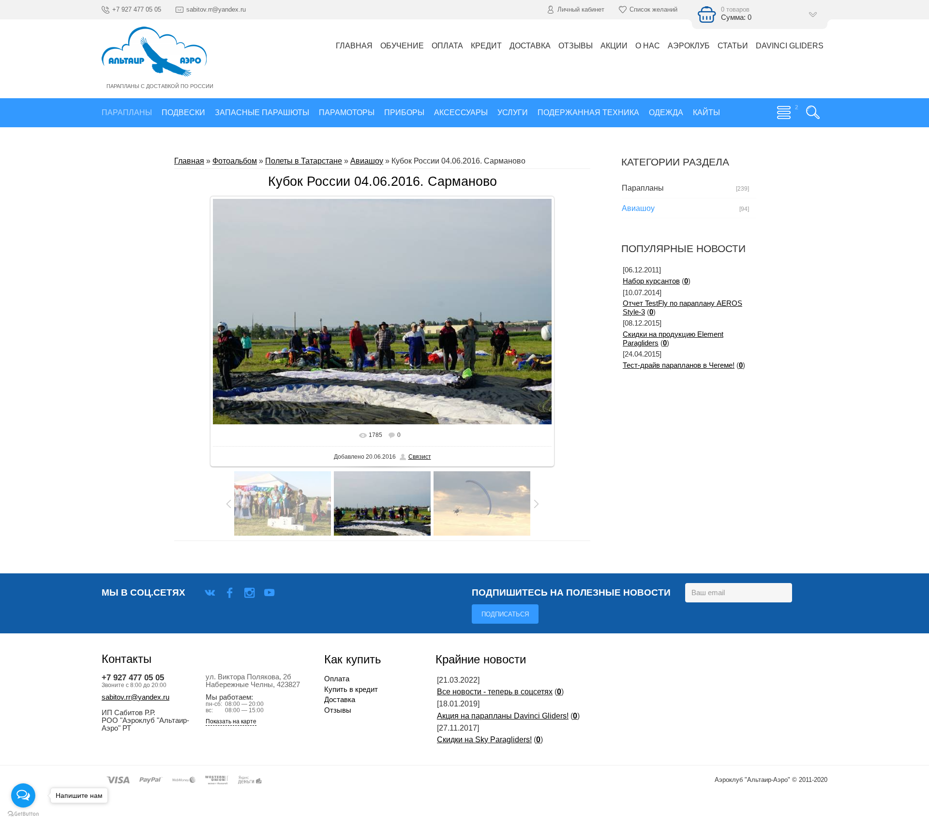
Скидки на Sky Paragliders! (484, 739)
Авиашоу (366, 161)
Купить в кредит (351, 689)
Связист (419, 456)
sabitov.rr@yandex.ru (135, 697)
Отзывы (337, 710)
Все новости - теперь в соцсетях (495, 692)
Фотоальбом (234, 161)
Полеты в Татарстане (303, 161)
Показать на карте (231, 722)
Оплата (336, 679)
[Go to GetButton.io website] (23, 814)
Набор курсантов (651, 281)
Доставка (339, 700)
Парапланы (643, 188)
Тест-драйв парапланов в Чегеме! (678, 365)
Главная (189, 161)
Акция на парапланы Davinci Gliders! (503, 716)
